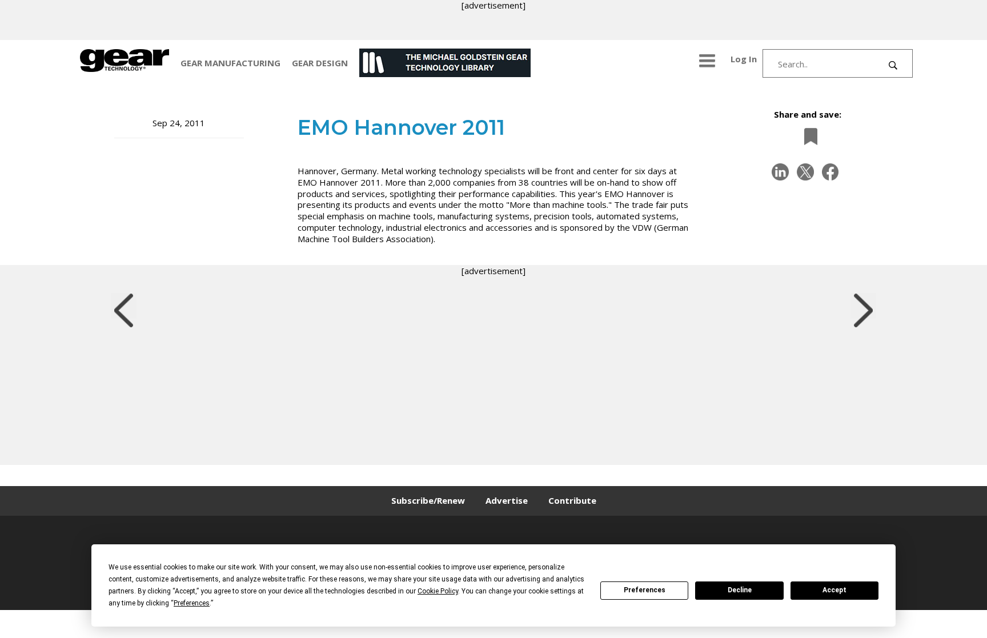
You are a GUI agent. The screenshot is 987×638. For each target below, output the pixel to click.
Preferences (644, 590)
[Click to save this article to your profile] (807, 136)
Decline (740, 590)
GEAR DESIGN (320, 63)
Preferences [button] (192, 603)
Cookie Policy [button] (438, 591)
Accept (834, 590)
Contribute (572, 500)
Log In (744, 59)
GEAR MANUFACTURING (230, 63)
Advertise (507, 500)
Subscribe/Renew (428, 500)
